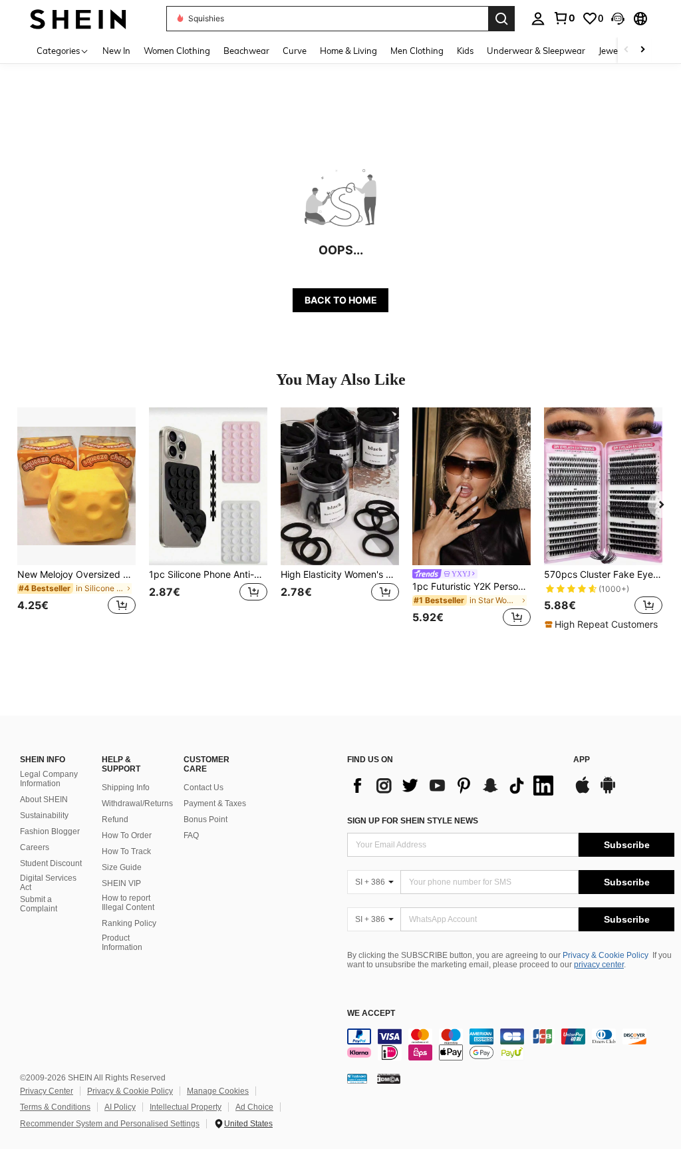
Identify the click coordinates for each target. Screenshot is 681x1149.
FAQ (191, 835)
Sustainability (44, 815)
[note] (603, 624)
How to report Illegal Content (128, 902)
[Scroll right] (642, 50)
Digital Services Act (48, 882)
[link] (564, 18)
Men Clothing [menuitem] (417, 50)
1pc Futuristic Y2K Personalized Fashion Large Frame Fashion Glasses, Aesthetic (471, 586)
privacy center (599, 964)
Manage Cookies (218, 1091)
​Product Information (122, 942)
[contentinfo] (510, 1044)
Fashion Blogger (50, 831)
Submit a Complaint (38, 904)
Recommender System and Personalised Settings (110, 1123)
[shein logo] (78, 18)
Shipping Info (126, 787)
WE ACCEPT (371, 1013)
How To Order (127, 835)
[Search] (501, 18)
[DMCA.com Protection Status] (388, 1078)
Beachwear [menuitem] (246, 50)
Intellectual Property (185, 1107)
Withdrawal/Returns (137, 803)
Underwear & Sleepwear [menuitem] (536, 50)
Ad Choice (254, 1107)
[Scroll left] (626, 50)
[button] (618, 19)
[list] (453, 786)
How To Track (126, 851)
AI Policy (120, 1107)
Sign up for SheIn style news (412, 820)
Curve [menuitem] (295, 50)
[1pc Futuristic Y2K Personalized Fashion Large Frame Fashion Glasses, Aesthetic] (471, 486)
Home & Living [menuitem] (348, 50)
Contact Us (203, 787)
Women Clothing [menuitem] (177, 50)
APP (581, 760)
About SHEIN (44, 799)
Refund (115, 819)
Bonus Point (205, 819)
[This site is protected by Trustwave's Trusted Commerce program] (357, 1078)
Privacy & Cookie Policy (605, 955)
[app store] (582, 791)
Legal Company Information (49, 779)
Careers (34, 847)
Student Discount (51, 863)
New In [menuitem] (116, 50)
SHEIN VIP (121, 883)
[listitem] (76, 518)
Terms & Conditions (55, 1107)
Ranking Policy (129, 923)
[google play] (608, 791)
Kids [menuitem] (465, 50)
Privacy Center (46, 1091)
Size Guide (122, 867)
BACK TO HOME (341, 300)
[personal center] (538, 19)
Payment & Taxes (215, 803)
